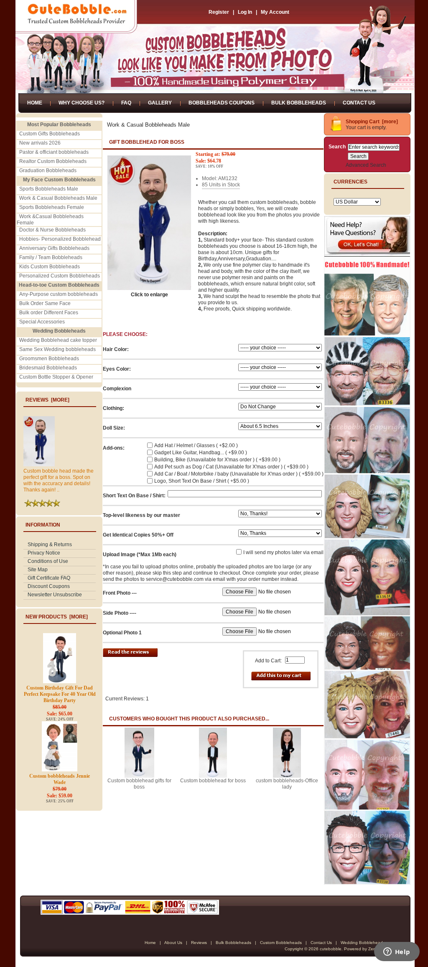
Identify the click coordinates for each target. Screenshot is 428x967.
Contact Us (359, 103)
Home (34, 103)
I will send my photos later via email (283, 552)
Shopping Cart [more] (372, 122)
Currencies (350, 182)
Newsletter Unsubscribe (55, 595)
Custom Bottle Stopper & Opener (56, 377)
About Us (173, 942)
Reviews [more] (47, 400)
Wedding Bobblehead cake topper (58, 340)
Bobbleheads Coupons (222, 103)
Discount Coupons (49, 586)
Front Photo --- (120, 593)
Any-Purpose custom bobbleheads (58, 294)
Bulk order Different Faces (48, 313)
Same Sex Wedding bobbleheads (57, 349)
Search (337, 147)
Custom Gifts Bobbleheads (49, 134)
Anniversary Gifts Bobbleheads (54, 248)
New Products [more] (56, 617)
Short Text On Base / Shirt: (134, 496)
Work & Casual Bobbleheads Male (58, 198)
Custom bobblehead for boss (213, 781)
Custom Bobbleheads (281, 942)
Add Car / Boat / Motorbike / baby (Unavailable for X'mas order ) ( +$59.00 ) (239, 474)
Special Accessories (42, 322)
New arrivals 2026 (40, 143)
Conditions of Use (48, 561)
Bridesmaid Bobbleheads (48, 368)
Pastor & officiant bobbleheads (54, 152)
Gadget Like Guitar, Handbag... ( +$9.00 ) (200, 453)
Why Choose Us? (81, 103)
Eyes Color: (117, 369)
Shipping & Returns (50, 544)
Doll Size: (114, 428)
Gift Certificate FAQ (49, 578)
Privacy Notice (44, 553)
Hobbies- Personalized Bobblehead (60, 239)
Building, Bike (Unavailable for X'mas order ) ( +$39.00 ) (217, 460)
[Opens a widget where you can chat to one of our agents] (397, 952)
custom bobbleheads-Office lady (287, 784)
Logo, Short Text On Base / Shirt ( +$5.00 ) (201, 481)
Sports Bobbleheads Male (48, 189)
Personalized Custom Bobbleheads (59, 276)
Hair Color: (116, 349)
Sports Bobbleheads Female (51, 207)
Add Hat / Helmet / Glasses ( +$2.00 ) (196, 445)
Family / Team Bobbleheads (50, 257)
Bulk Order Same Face (45, 303)
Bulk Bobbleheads (298, 103)
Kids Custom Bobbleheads (49, 267)
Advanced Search (366, 165)
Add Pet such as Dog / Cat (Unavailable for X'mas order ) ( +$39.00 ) (231, 467)
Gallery (160, 103)
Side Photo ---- (119, 613)
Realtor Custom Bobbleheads (53, 161)
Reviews (199, 942)
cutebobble (330, 949)
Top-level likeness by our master (141, 515)
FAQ (126, 103)
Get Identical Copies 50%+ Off (138, 535)
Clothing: (113, 408)
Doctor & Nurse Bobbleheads (52, 230)
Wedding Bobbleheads (363, 942)
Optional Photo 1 (122, 633)
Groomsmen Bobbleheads (49, 358)
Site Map (38, 570)
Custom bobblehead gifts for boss (139, 784)
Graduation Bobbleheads (47, 170)
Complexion (117, 389)
